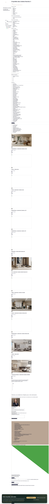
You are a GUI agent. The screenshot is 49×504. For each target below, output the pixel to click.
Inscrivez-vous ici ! (14, 485)
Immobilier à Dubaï (17, 438)
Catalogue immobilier (16, 4)
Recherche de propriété (18, 426)
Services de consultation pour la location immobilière (22, 434)
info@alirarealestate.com (6, 10)
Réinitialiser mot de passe (15, 484)
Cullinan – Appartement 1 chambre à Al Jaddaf (18, 292)
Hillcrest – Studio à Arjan (15, 169)
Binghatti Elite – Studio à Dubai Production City (18, 251)
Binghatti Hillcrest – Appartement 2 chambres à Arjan (19, 148)
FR (5, 22)
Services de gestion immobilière (19, 435)
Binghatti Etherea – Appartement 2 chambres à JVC (18, 210)
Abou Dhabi (16, 437)
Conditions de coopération (18, 431)
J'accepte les (32, 479)
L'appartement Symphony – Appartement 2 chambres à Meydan (20, 374)
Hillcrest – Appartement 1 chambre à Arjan (17, 189)
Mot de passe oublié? (20, 485)
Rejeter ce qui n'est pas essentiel (41, 497)
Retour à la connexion (25, 485)
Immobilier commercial (18, 436)
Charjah (15, 439)
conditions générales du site (34, 479)
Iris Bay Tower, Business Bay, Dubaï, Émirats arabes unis (22, 424)
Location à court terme (18, 433)
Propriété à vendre (17, 432)
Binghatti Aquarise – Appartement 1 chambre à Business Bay (20, 333)
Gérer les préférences (36, 499)
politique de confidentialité (8, 501)
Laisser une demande (8, 25)
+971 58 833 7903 (5, 9)
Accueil (14, 3)
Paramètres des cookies (16, 441)
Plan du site (16, 429)
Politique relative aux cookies (18, 427)
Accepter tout (31, 497)
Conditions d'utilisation (18, 428)
